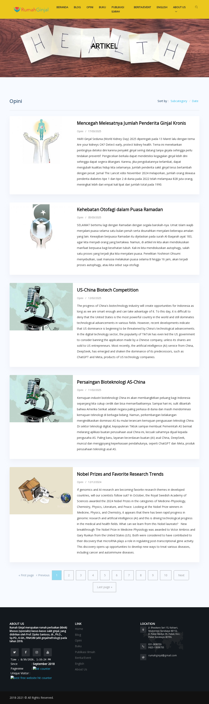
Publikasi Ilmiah (118, 9)
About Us (179, 7)
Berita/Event (142, 7)
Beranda (62, 7)
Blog (77, 7)
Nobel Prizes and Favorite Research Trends (120, 474)
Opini (90, 7)
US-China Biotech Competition (107, 290)
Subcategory (179, 101)
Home (79, 629)
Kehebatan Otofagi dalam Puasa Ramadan (120, 209)
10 (165, 575)
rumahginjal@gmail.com (162, 655)
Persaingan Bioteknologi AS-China (111, 382)
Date (195, 101)
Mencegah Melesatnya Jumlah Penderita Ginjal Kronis (131, 123)
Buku (102, 7)
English (162, 7)
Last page (104, 587)
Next (181, 575)
